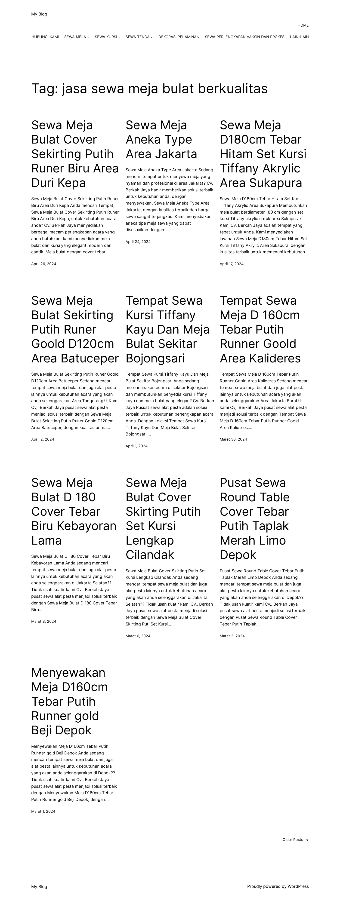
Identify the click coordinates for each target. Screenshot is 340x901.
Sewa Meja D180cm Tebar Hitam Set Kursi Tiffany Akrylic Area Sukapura (263, 154)
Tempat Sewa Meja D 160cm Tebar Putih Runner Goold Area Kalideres (260, 329)
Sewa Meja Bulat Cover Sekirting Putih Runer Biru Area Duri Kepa (75, 154)
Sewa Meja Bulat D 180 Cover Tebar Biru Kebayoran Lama (74, 511)
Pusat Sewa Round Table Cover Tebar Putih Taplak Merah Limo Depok (255, 518)
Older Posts (296, 839)
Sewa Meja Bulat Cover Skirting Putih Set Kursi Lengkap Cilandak (163, 518)
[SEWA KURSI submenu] (119, 37)
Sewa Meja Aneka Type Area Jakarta (161, 139)
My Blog (39, 14)
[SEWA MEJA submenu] (88, 37)
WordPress (298, 886)
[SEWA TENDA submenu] (152, 37)
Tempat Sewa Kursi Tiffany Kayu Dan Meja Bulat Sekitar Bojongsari (168, 329)
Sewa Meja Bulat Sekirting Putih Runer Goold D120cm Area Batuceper (75, 329)
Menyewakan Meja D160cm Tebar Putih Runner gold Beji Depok (69, 701)
